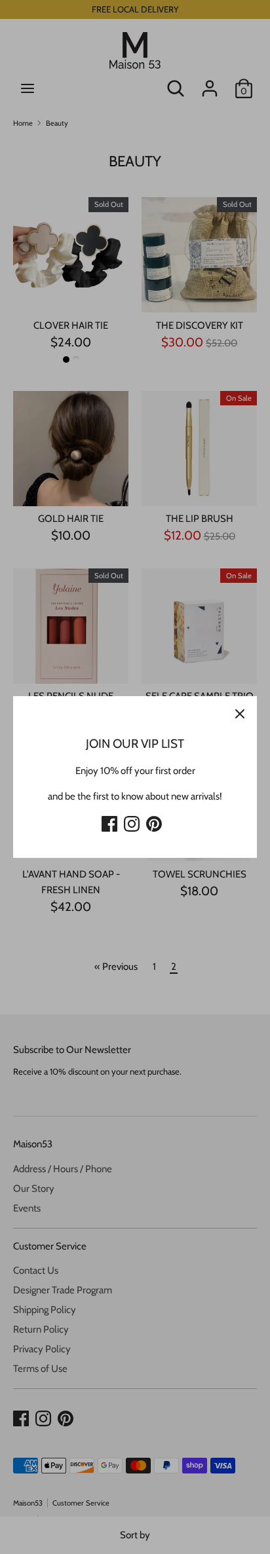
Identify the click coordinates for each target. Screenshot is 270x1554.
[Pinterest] (154, 822)
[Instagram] (132, 822)
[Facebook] (109, 822)
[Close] (239, 713)
